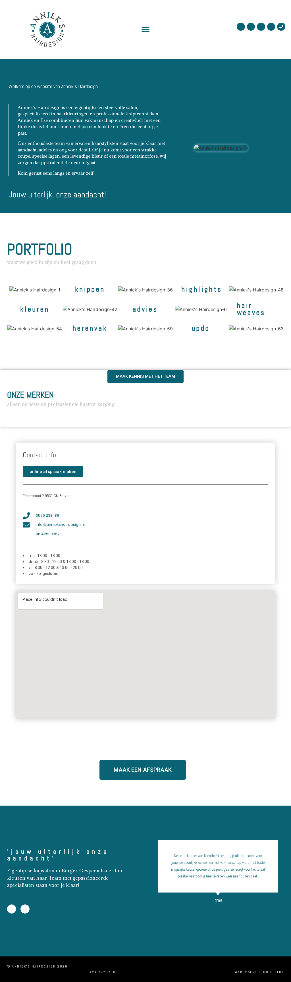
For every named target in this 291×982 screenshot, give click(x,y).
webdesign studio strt (259, 972)
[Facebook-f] (11, 909)
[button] (145, 29)
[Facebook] (251, 27)
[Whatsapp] (271, 27)
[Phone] (281, 27)
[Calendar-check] (261, 27)
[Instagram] (241, 27)
